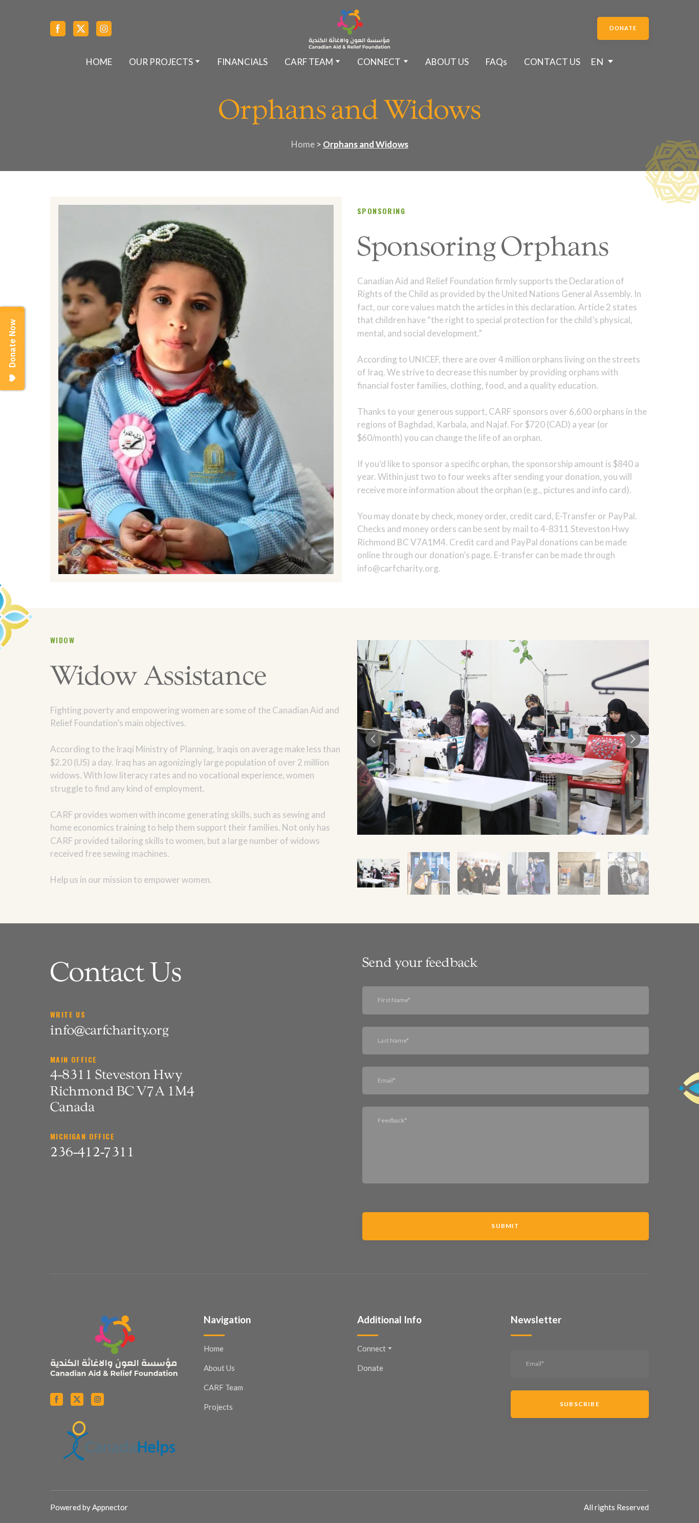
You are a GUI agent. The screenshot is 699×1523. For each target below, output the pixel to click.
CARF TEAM (309, 61)
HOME (99, 61)
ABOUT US (447, 61)
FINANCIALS (242, 61)
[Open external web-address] (119, 1441)
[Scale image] (503, 737)
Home (214, 1348)
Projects (218, 1406)
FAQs (496, 61)
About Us (219, 1367)
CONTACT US (552, 61)
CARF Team (223, 1387)
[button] (57, 28)
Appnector (110, 1507)
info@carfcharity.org (109, 1029)
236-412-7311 (92, 1151)
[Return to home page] (350, 29)
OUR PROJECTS (161, 61)
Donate (370, 1367)
